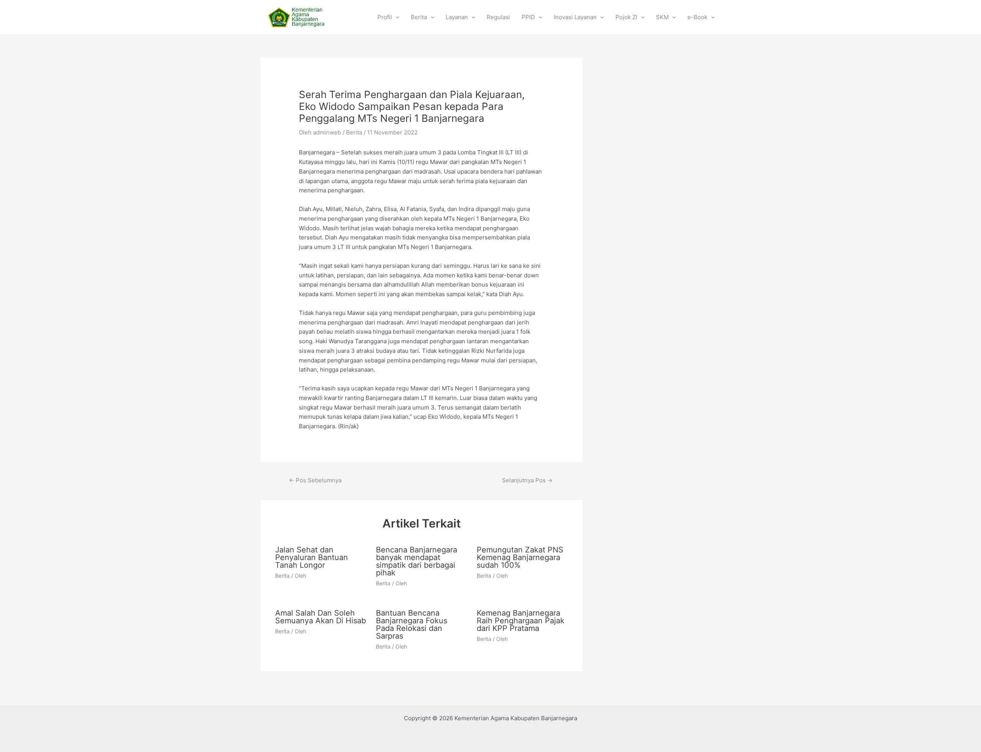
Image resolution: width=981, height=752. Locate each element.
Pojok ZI (626, 17)
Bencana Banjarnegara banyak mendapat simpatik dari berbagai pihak (416, 561)
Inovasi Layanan (575, 17)
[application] (395, 17)
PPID (528, 17)
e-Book (697, 17)
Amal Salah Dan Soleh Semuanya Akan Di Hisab (320, 616)
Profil (384, 17)
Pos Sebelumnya (315, 480)
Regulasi (498, 17)
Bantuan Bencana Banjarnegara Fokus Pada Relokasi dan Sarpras (411, 624)
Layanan (457, 17)
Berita (419, 17)
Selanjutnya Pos (527, 480)
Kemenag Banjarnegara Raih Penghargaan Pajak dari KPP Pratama (520, 620)
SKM (662, 17)
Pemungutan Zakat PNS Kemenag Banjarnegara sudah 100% (520, 557)
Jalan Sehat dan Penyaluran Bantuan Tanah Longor (311, 557)
